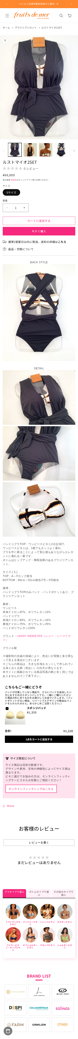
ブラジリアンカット (26, 27)
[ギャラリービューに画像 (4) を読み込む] (61, 150)
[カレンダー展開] (8, 1031)
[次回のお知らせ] (71, 4)
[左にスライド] (4, 151)
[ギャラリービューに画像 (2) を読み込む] (30, 150)
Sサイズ (11, 192)
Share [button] (10, 806)
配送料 (14, 179)
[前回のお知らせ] (7, 4)
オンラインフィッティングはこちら (31, 789)
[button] (7, 16)
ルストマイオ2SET (51, 27)
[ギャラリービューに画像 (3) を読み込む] (45, 150)
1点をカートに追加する (39, 739)
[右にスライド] (74, 151)
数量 (5, 200)
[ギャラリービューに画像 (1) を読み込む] (15, 150)
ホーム (6, 27)
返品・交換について (21, 249)
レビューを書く (39, 842)
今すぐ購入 (39, 231)
